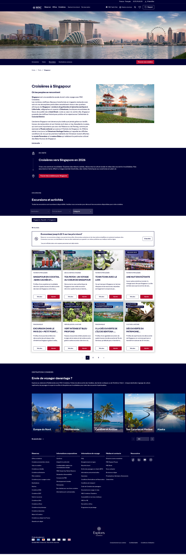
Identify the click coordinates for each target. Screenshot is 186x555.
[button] (83, 211)
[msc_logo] (37, 7)
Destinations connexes (65, 62)
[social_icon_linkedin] (139, 459)
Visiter (44, 62)
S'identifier (147, 238)
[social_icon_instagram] (150, 459)
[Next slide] (152, 439)
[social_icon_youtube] (145, 459)
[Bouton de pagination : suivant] (104, 358)
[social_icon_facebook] (133, 459)
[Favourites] (139, 7)
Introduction (35, 62)
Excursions (52, 62)
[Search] (135, 7)
